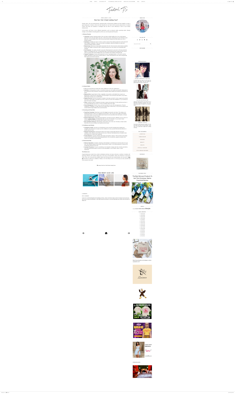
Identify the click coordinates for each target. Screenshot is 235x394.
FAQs (138, 1)
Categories (102, 1)
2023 (142, 218)
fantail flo (3, 392)
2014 (142, 231)
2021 (142, 221)
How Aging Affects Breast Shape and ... (106, 184)
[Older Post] (128, 233)
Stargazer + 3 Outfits (142, 122)
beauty (99, 165)
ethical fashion (142, 147)
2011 (142, 235)
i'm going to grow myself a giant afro (142, 78)
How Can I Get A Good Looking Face (108, 165)
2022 (142, 219)
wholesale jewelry (136, 362)
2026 (142, 213)
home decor (142, 136)
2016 (142, 228)
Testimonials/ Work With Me (115, 1)
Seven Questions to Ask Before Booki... (90, 184)
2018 (142, 225)
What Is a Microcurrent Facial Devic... (122, 184)
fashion (142, 139)
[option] (90, 180)
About (95, 1)
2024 (142, 216)
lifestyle (147, 208)
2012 (142, 234)
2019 (142, 224)
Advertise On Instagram (129, 1)
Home (91, 1)
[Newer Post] (83, 233)
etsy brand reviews (142, 150)
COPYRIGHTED (231, 392)
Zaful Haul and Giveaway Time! (142, 100)
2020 (142, 222)
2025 (142, 215)
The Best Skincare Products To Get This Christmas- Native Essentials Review (142, 178)
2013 (142, 232)
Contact (143, 1)
